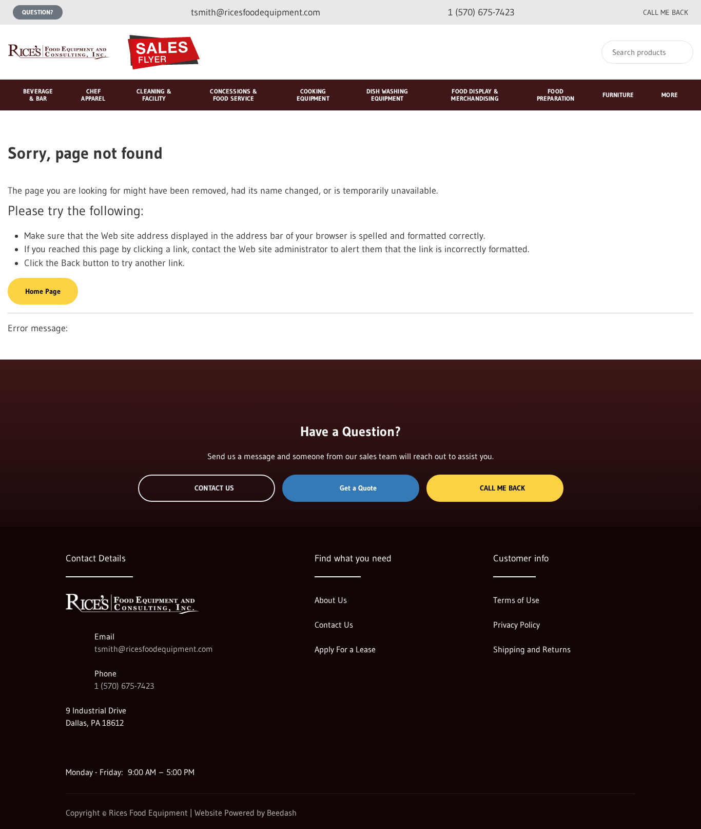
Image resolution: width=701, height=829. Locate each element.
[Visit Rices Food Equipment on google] (70, 747)
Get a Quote (358, 488)
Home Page (43, 291)
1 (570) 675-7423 (124, 686)
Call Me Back (502, 488)
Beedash (282, 812)
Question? (37, 12)
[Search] (678, 52)
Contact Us (214, 488)
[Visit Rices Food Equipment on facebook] (91, 747)
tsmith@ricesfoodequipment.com (153, 649)
